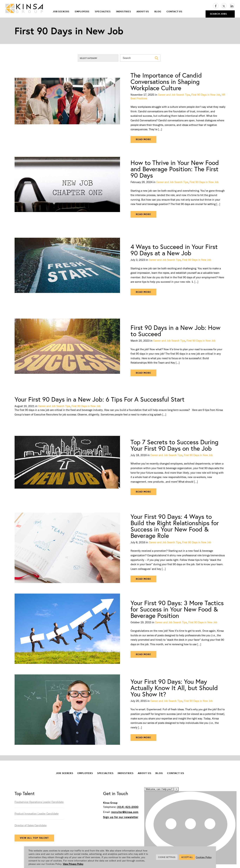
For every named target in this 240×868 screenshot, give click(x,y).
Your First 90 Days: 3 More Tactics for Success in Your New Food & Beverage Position (177, 609)
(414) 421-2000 (127, 807)
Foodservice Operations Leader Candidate (39, 802)
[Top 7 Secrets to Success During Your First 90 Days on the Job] (67, 467)
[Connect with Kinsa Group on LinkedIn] (232, 5)
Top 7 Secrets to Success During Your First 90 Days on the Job (174, 445)
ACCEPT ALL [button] (187, 857)
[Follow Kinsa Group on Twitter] (225, 5)
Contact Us (174, 11)
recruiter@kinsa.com (124, 812)
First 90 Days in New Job (205, 94)
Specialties (103, 11)
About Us (143, 11)
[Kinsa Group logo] (24, 9)
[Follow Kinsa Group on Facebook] (217, 5)
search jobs (218, 13)
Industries (123, 11)
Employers (82, 11)
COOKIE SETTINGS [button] (166, 857)
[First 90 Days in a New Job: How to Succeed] (67, 350)
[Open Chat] (190, 827)
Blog (157, 11)
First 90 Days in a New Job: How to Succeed (175, 330)
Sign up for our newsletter (120, 817)
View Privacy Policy (73, 864)
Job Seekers (61, 11)
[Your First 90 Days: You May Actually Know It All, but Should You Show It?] (67, 709)
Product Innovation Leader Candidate (37, 813)
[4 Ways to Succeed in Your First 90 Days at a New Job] (67, 269)
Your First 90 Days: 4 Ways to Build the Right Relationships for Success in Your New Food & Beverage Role (175, 526)
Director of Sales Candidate (31, 825)
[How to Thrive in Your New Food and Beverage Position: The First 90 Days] (67, 188)
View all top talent (34, 837)
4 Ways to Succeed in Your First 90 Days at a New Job (174, 249)
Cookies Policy (204, 857)
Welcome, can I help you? (159, 789)
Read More (143, 139)
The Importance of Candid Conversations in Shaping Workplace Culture (166, 81)
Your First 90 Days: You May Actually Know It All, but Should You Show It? (174, 687)
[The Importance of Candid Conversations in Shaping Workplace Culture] (67, 107)
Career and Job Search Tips (174, 94)
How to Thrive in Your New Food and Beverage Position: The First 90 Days (175, 168)
